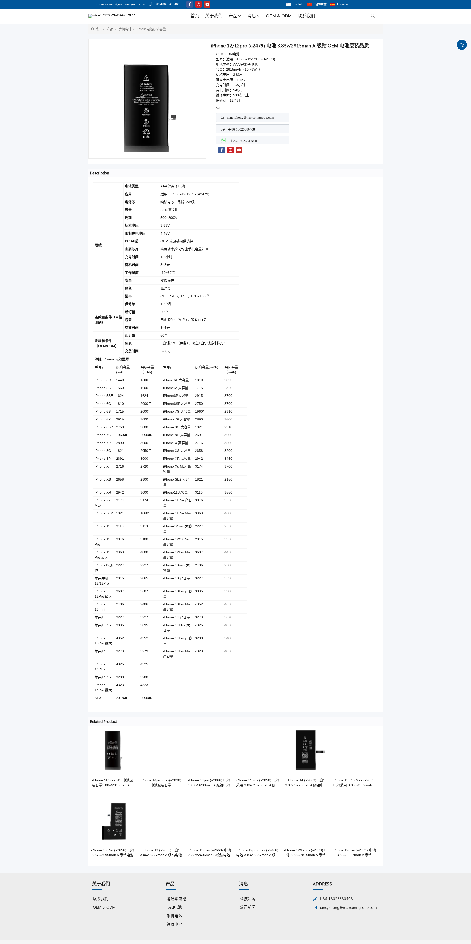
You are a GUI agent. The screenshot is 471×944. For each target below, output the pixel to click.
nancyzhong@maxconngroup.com (122, 4)
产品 (233, 15)
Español (343, 4)
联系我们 (306, 15)
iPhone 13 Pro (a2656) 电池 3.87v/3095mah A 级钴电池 (112, 852)
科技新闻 (248, 898)
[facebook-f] (189, 4)
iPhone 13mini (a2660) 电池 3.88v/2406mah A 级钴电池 (209, 852)
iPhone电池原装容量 (151, 29)
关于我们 (214, 15)
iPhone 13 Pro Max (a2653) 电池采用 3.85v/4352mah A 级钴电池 (354, 782)
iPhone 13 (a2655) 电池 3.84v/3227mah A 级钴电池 (161, 852)
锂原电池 (174, 924)
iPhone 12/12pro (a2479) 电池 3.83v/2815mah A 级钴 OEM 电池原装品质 (305, 852)
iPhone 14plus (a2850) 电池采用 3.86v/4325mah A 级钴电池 (257, 782)
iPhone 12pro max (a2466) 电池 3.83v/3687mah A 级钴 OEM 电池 (257, 852)
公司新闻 (248, 907)
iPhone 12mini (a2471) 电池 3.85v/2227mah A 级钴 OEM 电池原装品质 (354, 852)
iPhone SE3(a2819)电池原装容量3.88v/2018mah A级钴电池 (112, 782)
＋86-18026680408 (166, 4)
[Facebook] (221, 150)
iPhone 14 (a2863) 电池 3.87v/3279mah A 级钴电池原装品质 (306, 782)
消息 (251, 15)
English (298, 4)
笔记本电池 (176, 898)
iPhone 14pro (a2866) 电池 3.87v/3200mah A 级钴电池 (209, 782)
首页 (194, 15)
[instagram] (198, 4)
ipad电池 (174, 907)
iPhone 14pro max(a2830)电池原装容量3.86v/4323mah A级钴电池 (160, 782)
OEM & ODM (279, 15)
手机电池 (125, 29)
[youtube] (207, 4)
